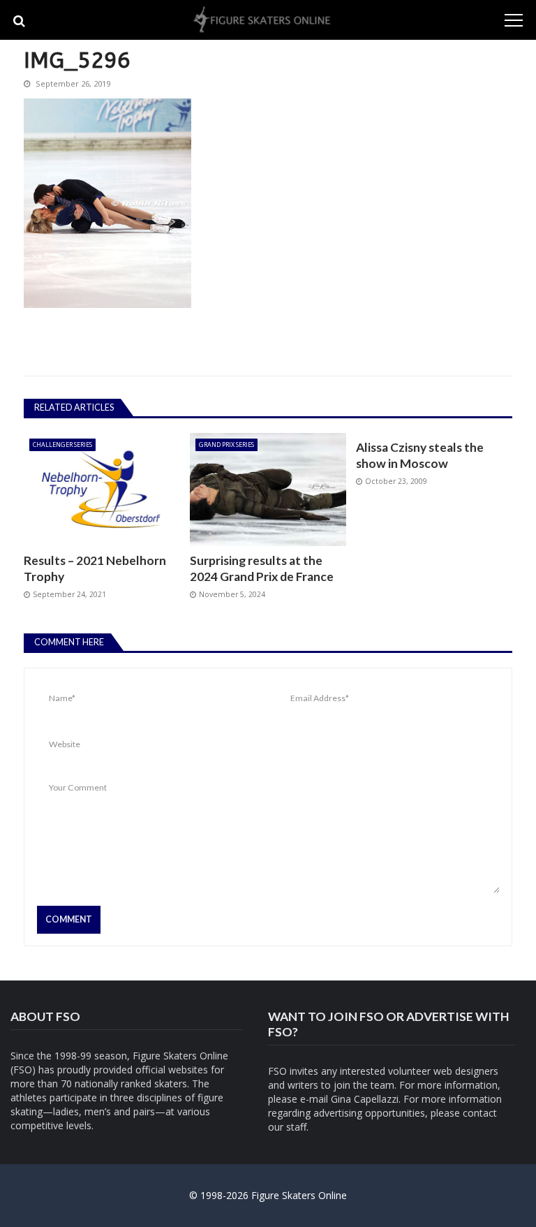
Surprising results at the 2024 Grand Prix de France (262, 568)
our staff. (288, 1126)
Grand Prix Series (226, 444)
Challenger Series (62, 444)
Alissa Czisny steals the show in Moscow (420, 455)
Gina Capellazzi (365, 1098)
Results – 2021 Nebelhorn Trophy (95, 568)
